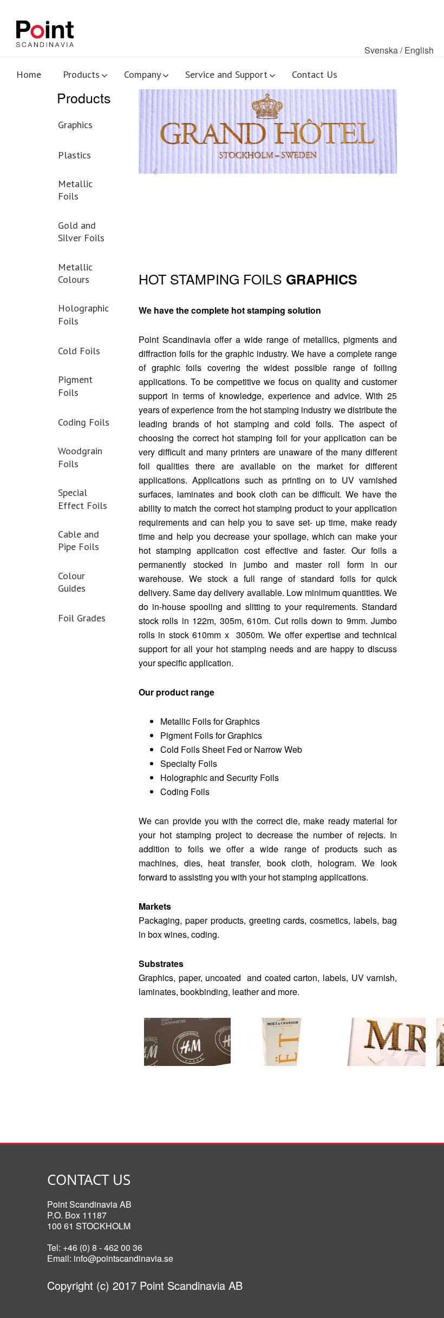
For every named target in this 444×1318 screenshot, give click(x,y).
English (419, 50)
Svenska (381, 50)
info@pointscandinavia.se (123, 1258)
